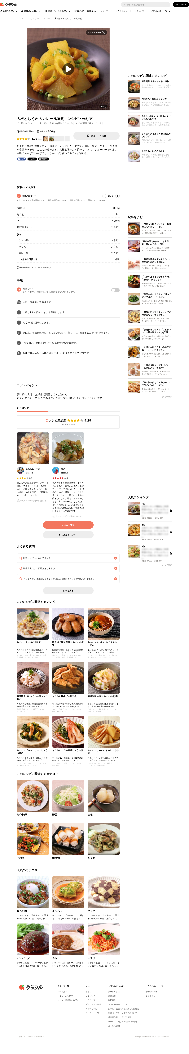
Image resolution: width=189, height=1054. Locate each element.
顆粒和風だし (24, 227)
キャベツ (57, 910)
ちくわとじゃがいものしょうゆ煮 (103, 751)
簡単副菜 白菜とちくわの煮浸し (103, 696)
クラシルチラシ (152, 991)
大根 (19, 208)
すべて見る (167, 397)
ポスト (33, 159)
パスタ (91, 958)
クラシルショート (123, 11)
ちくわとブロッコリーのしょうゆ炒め (32, 751)
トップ (89, 991)
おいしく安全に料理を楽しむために (123, 1008)
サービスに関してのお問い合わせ (122, 1021)
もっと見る (68, 590)
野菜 (54, 814)
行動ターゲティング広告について (122, 1013)
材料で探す (62, 991)
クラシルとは (114, 991)
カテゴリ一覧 (91, 1008)
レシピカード (106, 11)
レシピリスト (91, 996)
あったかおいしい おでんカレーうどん (103, 643)
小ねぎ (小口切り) (27, 259)
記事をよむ (92, 11)
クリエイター (141, 11)
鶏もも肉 (22, 910)
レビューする (68, 525)
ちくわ (20, 214)
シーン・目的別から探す (68, 1000)
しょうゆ (24, 240)
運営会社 (112, 996)
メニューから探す (65, 996)
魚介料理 (22, 814)
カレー (56, 958)
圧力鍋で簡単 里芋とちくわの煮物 (68, 643)
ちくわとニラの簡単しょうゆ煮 (67, 750)
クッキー (93, 910)
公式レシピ (79, 11)
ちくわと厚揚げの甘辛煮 (64, 696)
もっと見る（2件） (68, 534)
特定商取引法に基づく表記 (119, 1017)
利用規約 (112, 1000)
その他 (20, 857)
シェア (22, 159)
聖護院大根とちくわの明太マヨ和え (32, 697)
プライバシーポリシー (117, 1004)
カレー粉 (24, 252)
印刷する (44, 159)
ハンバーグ (23, 958)
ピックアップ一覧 (93, 1004)
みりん (22, 246)
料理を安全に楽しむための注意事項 (35, 267)
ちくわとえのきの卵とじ (29, 642)
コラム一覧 (90, 1000)
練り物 (56, 857)
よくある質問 (114, 1026)
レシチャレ (151, 996)
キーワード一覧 (92, 1013)
